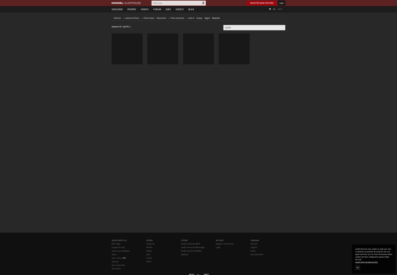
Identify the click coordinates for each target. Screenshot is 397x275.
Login (281, 3)
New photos (161, 18)
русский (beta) (257, 254)
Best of (191, 18)
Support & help (118, 247)
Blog (191, 9)
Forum (157, 9)
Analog (199, 18)
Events (180, 9)
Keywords (216, 18)
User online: (119, 258)
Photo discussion (177, 18)
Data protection (118, 265)
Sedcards (117, 9)
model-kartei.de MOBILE (191, 251)
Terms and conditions (121, 251)
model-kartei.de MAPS (190, 244)
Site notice (116, 269)
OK (358, 268)
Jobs (168, 9)
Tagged (207, 18)
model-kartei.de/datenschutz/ (366, 262)
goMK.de (184, 254)
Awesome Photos (132, 18)
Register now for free (262, 3)
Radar (149, 261)
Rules (114, 254)
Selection (117, 18)
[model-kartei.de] (126, 3)
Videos (145, 9)
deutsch (254, 244)
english (254, 247)
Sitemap (115, 262)
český (253, 251)
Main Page (116, 244)
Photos (131, 9)
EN (274, 9)
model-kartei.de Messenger (193, 247)
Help (280, 9)
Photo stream (149, 18)
